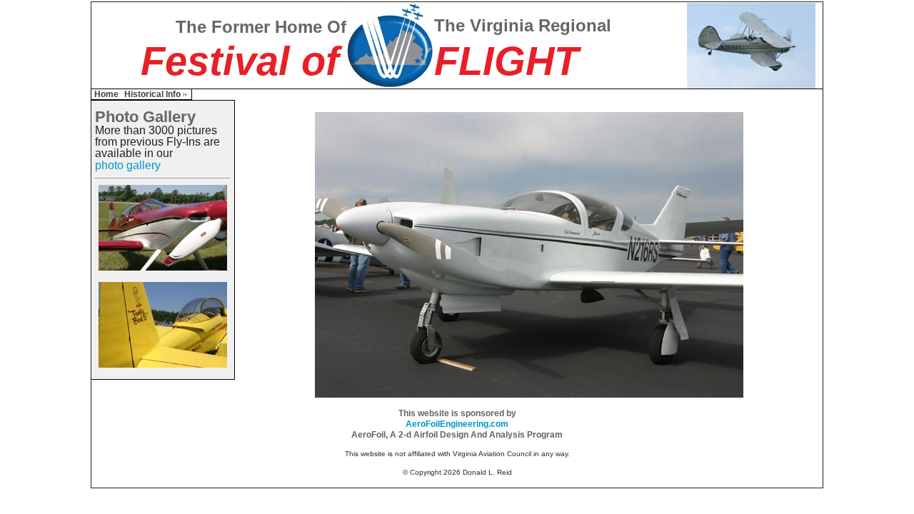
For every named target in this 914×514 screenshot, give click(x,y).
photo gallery (128, 165)
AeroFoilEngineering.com (457, 424)
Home (106, 94)
